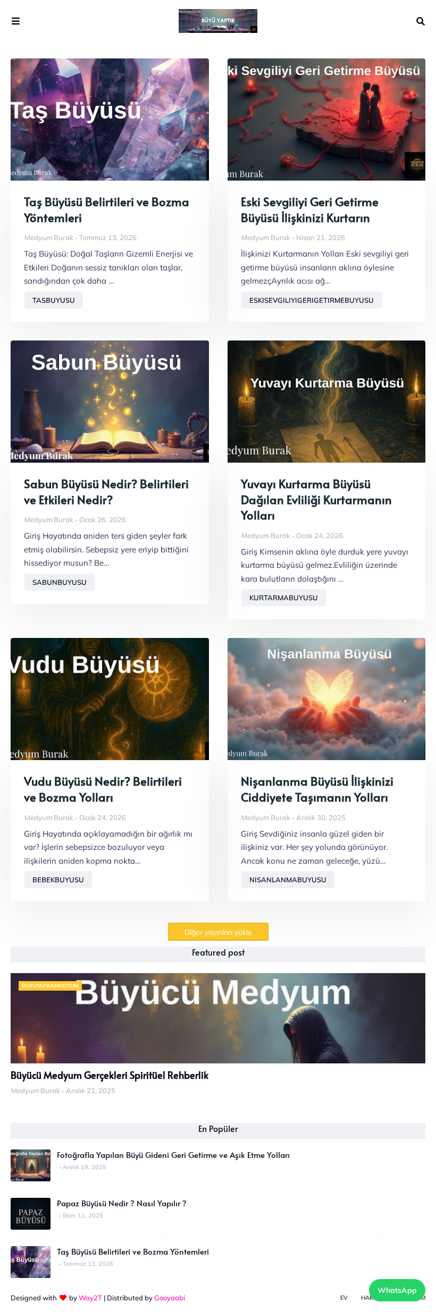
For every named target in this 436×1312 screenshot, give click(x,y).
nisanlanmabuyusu (287, 879)
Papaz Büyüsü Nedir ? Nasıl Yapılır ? (122, 1203)
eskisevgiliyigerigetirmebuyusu (311, 300)
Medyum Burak (48, 237)
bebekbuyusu (58, 879)
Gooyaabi (169, 1297)
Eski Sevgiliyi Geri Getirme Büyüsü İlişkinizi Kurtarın (310, 209)
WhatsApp (397, 1290)
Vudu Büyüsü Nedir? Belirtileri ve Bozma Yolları (103, 789)
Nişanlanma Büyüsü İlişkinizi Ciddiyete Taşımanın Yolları (317, 789)
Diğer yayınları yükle (218, 932)
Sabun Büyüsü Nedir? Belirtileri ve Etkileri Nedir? (106, 491)
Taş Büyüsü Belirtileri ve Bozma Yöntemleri (106, 209)
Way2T (90, 1297)
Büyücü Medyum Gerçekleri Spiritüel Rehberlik (109, 1075)
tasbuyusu (53, 300)
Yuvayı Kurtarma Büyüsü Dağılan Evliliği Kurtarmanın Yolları (316, 499)
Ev (344, 1297)
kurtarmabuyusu (283, 597)
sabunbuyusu (59, 582)
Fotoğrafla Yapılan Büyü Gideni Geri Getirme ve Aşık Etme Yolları (173, 1154)
